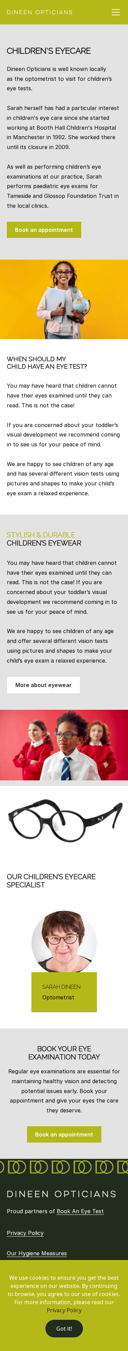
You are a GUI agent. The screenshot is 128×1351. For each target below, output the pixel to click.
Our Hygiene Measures (37, 1253)
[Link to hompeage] (61, 1194)
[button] (114, 12)
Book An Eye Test (80, 1211)
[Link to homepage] (39, 12)
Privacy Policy (25, 1232)
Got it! (64, 1328)
